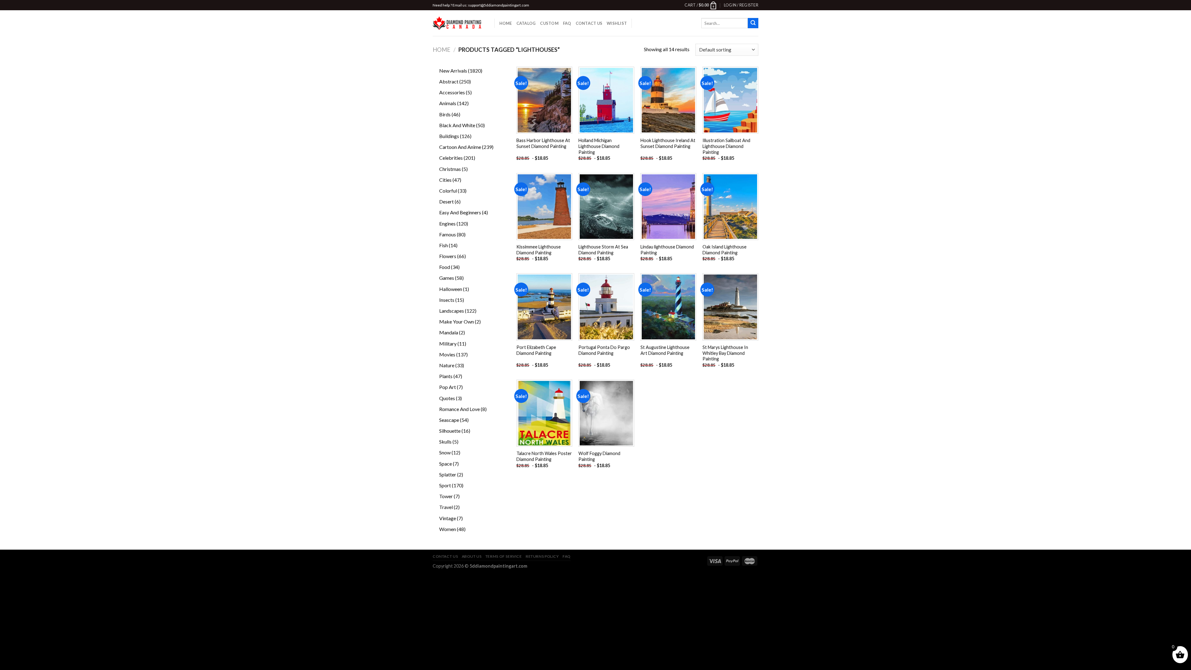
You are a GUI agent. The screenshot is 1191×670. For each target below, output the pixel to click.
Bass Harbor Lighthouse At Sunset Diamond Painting (543, 143)
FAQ (567, 23)
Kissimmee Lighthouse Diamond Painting (538, 249)
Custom (549, 23)
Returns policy (542, 556)
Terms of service (503, 556)
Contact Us (589, 23)
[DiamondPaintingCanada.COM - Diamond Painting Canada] (459, 23)
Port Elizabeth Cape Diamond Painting (536, 350)
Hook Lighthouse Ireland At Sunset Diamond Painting (667, 143)
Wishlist (617, 23)
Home (505, 23)
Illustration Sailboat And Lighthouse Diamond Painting (726, 146)
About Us (472, 556)
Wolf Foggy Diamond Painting (599, 456)
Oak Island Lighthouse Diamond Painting (725, 249)
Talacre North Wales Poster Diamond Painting (544, 456)
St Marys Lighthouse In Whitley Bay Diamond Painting (725, 353)
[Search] (753, 23)
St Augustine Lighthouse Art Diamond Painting (664, 350)
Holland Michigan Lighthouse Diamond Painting (598, 146)
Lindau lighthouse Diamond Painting (667, 249)
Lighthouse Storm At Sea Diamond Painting (603, 249)
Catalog (526, 23)
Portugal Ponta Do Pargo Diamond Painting (604, 350)
